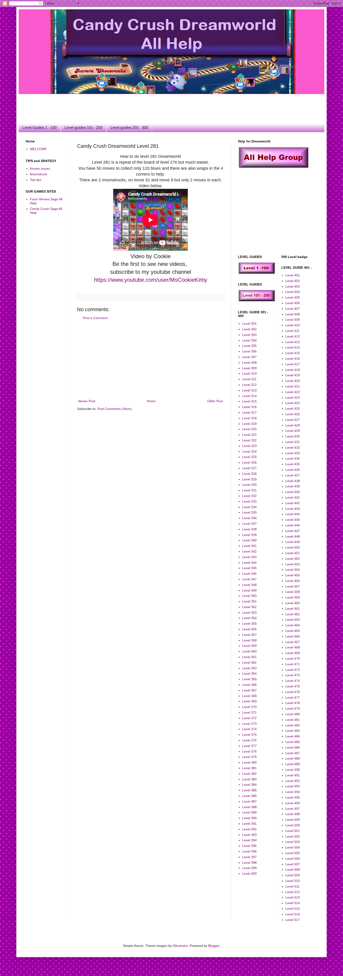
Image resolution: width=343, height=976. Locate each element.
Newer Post (86, 401)
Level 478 (292, 703)
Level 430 (292, 436)
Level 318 (249, 418)
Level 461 (292, 608)
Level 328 (249, 474)
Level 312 (249, 385)
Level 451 (292, 553)
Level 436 (292, 470)
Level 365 (249, 679)
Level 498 (292, 814)
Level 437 (292, 475)
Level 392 (249, 829)
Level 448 (292, 536)
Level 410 (292, 325)
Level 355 (249, 623)
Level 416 (292, 358)
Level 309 (249, 368)
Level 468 (292, 647)
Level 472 (292, 670)
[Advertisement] (139, 104)
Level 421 (292, 386)
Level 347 (249, 579)
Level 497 (292, 808)
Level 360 (249, 651)
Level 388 (249, 807)
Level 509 (292, 875)
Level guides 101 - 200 (83, 128)
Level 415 (292, 353)
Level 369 (249, 701)
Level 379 (249, 757)
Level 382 (249, 773)
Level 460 (292, 603)
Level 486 (292, 747)
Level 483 (292, 731)
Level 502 (292, 836)
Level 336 (249, 518)
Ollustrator (180, 946)
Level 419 (292, 375)
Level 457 (292, 586)
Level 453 (292, 564)
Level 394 (249, 840)
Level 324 (249, 451)
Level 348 (249, 585)
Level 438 (292, 481)
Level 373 (249, 724)
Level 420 (292, 381)
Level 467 (292, 642)
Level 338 (249, 529)
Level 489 (292, 764)
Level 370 (249, 707)
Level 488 (292, 758)
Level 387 (249, 801)
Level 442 (292, 503)
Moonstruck (38, 174)
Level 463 (292, 619)
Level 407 (292, 308)
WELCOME (38, 149)
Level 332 (249, 496)
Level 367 (249, 690)
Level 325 (249, 457)
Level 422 (292, 392)
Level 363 (249, 668)
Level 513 (292, 897)
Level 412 (292, 336)
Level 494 (292, 792)
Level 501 (292, 831)
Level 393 (249, 835)
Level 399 (249, 868)
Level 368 (249, 696)
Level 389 (249, 812)
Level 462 (292, 614)
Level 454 (292, 569)
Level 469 (292, 653)
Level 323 (249, 446)
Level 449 (292, 542)
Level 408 (292, 314)
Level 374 (249, 729)
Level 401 (292, 275)
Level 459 (292, 597)
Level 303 (249, 335)
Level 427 (292, 420)
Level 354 (249, 618)
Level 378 (249, 751)
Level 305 (249, 346)
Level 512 (292, 892)
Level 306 (249, 351)
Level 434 (292, 458)
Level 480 (292, 714)
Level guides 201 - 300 (129, 128)
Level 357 (249, 635)
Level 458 (292, 592)
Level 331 (249, 490)
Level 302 (249, 329)
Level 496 (292, 803)
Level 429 (292, 431)
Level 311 (249, 379)
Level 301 (249, 323)
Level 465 (292, 631)
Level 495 (292, 797)
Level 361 (249, 657)
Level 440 (292, 492)
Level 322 (249, 440)
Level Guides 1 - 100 (39, 128)
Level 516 (292, 914)
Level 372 (249, 718)
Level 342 (249, 551)
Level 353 (249, 612)
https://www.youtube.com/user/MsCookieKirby (150, 280)
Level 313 (249, 390)
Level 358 (249, 640)
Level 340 (249, 540)
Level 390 (249, 818)
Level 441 (292, 497)
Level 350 (249, 596)
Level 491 (292, 775)
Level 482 (292, 725)
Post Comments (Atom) (114, 409)
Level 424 (292, 403)
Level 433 (292, 453)
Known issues (40, 168)
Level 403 (292, 286)
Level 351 (249, 601)
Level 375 (249, 734)
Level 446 (292, 525)
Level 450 (292, 547)
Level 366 (249, 685)
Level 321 (249, 435)
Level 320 (249, 429)
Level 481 (292, 720)
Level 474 (292, 681)
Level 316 (249, 407)
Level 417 (292, 364)
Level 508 (292, 869)
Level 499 (292, 819)
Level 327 (249, 468)
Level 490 (292, 770)
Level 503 (292, 842)
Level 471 (292, 664)
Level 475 (292, 686)
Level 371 (249, 712)
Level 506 (292, 858)
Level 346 (249, 573)
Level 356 (249, 629)
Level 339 (249, 535)
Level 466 (292, 636)
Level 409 (292, 319)
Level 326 (249, 462)
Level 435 (292, 464)
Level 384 (249, 784)
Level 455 (292, 575)
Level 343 (249, 557)
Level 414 (292, 347)
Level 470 (292, 658)
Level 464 (292, 625)
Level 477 (292, 697)
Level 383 (249, 779)
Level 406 (292, 303)
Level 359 (249, 646)
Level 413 (292, 342)
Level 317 (249, 412)
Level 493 (292, 786)
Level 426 (292, 414)
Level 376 (249, 740)
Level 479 (292, 708)
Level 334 (249, 507)
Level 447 (292, 531)
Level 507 (292, 864)
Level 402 (292, 281)
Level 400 (249, 873)
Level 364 (249, 673)
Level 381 (249, 768)
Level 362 (249, 662)
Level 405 (292, 297)
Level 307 (249, 357)
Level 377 (249, 746)
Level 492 (292, 781)
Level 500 (292, 825)
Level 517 (292, 920)
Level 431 (292, 442)
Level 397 (249, 857)
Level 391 (249, 823)
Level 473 (292, 675)
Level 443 (292, 509)
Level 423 (292, 397)
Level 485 (292, 742)
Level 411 (292, 331)
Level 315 (249, 401)
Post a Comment (95, 318)
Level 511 (292, 886)
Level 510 (292, 881)
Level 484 (292, 736)
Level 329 (249, 479)
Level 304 (249, 340)
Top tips (35, 180)
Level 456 (292, 581)
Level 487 (292, 753)
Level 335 (249, 512)
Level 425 (292, 408)
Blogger (213, 946)
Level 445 (292, 519)
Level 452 (292, 558)
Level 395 (249, 846)
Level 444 (292, 514)
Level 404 (292, 292)
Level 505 (292, 853)
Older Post (215, 401)
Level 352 (249, 607)
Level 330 (249, 484)
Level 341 (249, 546)
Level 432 (292, 447)
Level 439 (292, 486)
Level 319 (249, 424)
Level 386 (249, 796)
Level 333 (249, 501)
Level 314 (249, 396)
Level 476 (292, 692)
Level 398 (249, 862)
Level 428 (292, 425)
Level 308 (249, 362)
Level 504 (292, 847)
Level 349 (249, 590)
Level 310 (249, 373)
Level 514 (292, 903)
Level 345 (249, 568)
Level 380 (249, 762)
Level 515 (292, 908)
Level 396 (249, 851)
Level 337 (249, 523)
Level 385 (249, 790)
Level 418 (292, 370)
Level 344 (249, 562)
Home (151, 401)
